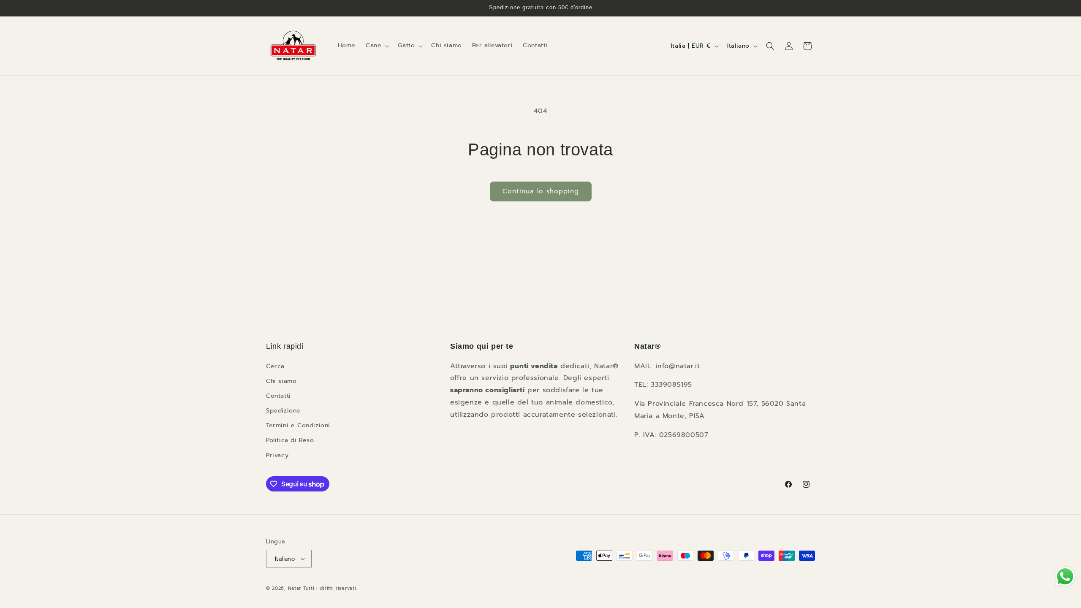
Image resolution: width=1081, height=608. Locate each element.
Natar (294, 588)
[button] (377, 45)
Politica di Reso (290, 440)
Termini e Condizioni (298, 425)
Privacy (277, 455)
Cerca (275, 366)
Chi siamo (281, 381)
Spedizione (283, 410)
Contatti (278, 395)
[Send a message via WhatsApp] (1065, 576)
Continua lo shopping (540, 191)
